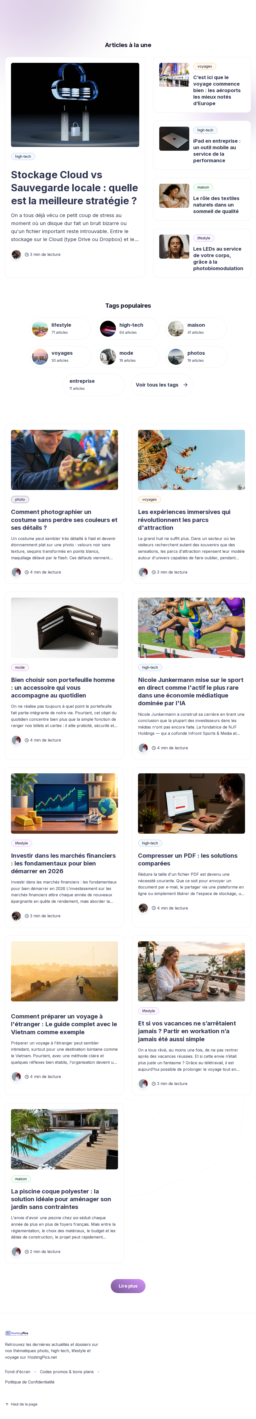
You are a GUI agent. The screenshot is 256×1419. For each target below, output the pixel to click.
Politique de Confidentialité (29, 1381)
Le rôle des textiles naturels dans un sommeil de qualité (216, 204)
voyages (205, 66)
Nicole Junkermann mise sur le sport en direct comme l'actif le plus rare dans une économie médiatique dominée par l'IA (191, 691)
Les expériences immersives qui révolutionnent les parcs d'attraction (184, 519)
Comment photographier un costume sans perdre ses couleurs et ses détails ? (64, 519)
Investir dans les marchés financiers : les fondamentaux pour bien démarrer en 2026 (63, 863)
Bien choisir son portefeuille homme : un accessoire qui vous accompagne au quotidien (63, 687)
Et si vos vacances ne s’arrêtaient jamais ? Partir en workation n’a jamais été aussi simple (187, 1031)
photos (196, 353)
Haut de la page (24, 1404)
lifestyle (204, 238)
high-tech (23, 156)
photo (20, 499)
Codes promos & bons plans (67, 1371)
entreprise (82, 381)
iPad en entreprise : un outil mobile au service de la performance (217, 150)
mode (126, 353)
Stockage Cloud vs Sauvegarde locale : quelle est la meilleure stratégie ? (74, 187)
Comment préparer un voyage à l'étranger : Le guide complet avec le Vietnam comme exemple (64, 1024)
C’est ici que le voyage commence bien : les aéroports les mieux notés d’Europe (217, 90)
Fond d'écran (17, 1371)
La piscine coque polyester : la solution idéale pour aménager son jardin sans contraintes (61, 1199)
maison (203, 187)
